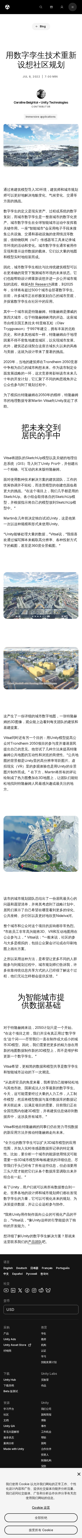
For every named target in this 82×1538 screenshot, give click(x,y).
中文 (6, 1273)
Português (63, 1268)
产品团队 (35, 1241)
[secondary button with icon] (72, 7)
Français (47, 1268)
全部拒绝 (41, 1517)
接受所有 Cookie (41, 1530)
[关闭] (79, 1474)
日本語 (34, 1268)
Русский (31, 1273)
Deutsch (21, 1268)
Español (17, 1273)
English (8, 1268)
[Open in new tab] (28, 1345)
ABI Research (39, 284)
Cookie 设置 (41, 1507)
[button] (41, 26)
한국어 (44, 1273)
